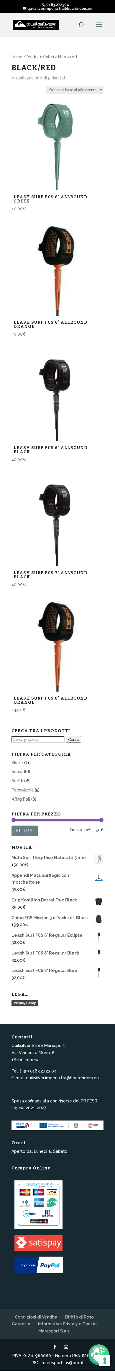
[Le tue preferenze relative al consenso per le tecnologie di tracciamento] (104, 1360)
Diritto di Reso (79, 1317)
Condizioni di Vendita (36, 1317)
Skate (17, 762)
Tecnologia (23, 790)
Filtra (24, 830)
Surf (16, 780)
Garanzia (21, 1323)
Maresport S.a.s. (54, 1331)
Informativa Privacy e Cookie (67, 1323)
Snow (17, 771)
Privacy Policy (25, 1003)
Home (17, 57)
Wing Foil (21, 799)
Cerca (73, 739)
